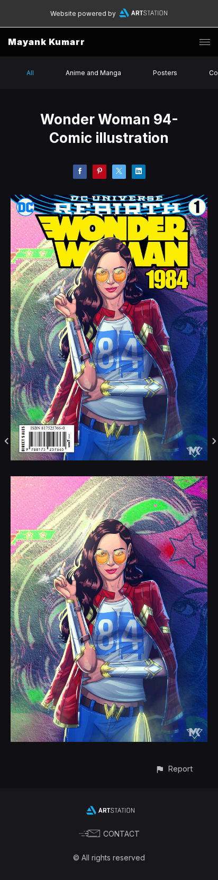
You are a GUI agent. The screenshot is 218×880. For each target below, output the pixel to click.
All (30, 73)
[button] (174, 768)
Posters (165, 73)
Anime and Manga (93, 73)
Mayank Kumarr (46, 42)
